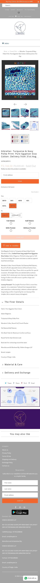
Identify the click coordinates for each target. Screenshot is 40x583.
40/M (20, 201)
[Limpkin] (20, 30)
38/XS (4, 201)
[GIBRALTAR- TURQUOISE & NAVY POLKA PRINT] (20, 80)
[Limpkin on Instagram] (20, 507)
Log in (11, 16)
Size (2, 196)
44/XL (4, 206)
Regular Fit (16, 215)
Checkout (27, 16)
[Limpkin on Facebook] (15, 507)
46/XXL (12, 206)
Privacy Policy (6, 453)
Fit (2, 211)
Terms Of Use (6, 456)
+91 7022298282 (29, 10)
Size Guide (34, 192)
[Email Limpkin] (24, 507)
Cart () (20, 16)
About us (5, 450)
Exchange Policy (7, 462)
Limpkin (22, 576)
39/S (11, 201)
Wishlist (20, 10)
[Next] (25, 104)
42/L (27, 201)
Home (7, 10)
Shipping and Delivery (9, 459)
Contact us (5, 466)
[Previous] (14, 104)
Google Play (21, 513)
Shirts (13, 10)
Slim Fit (5, 215)
